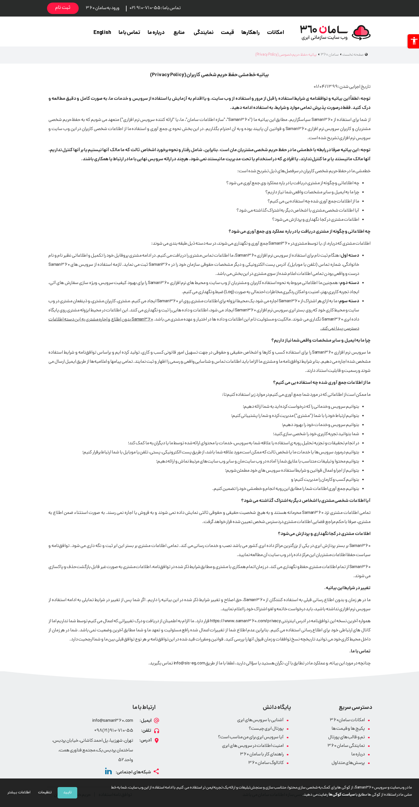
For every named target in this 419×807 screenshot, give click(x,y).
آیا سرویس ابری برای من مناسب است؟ (251, 737)
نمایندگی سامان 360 (346, 746)
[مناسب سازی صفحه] (413, 41)
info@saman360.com (112, 721)
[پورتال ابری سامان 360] (335, 32)
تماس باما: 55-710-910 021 (154, 8)
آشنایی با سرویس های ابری (260, 720)
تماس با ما (130, 33)
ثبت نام (62, 8)
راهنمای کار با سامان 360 (262, 754)
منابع (179, 33)
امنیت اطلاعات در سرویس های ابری (253, 746)
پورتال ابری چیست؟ (266, 729)
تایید (67, 793)
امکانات (275, 33)
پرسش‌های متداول (348, 763)
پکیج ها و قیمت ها (348, 729)
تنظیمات (45, 793)
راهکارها (250, 33)
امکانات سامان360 (347, 720)
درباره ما (156, 33)
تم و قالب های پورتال (346, 737)
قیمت (227, 33)
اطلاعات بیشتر (18, 793)
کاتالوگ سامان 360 (266, 763)
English (102, 33)
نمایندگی (203, 33)
